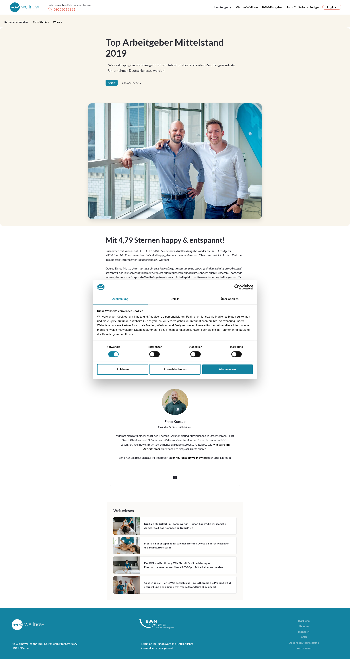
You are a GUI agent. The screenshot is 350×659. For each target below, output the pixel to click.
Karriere (304, 620)
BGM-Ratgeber (272, 7)
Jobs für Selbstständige (303, 7)
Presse (304, 626)
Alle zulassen (227, 369)
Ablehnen (122, 369)
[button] (222, 7)
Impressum (304, 648)
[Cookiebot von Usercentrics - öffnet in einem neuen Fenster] (237, 287)
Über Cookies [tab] (229, 299)
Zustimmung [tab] (120, 299)
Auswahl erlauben (175, 369)
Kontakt (304, 631)
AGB (304, 637)
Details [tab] (175, 299)
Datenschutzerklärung (304, 642)
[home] (24, 7)
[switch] (154, 354)
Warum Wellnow (247, 7)
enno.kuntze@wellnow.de (189, 457)
